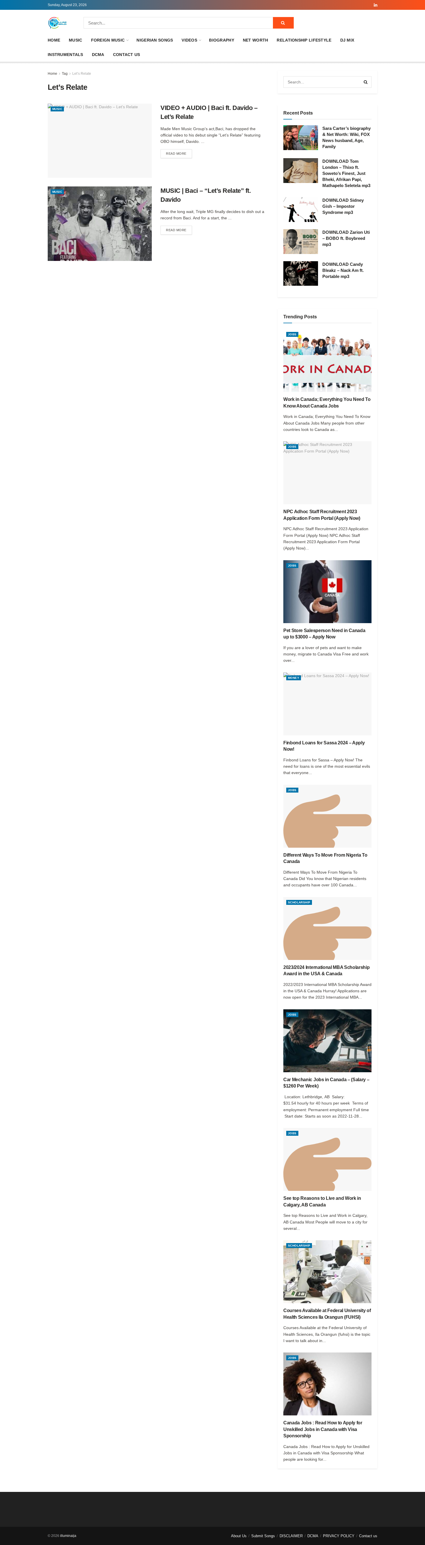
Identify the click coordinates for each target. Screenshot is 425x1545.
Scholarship (299, 902)
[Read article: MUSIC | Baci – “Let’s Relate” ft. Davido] (100, 223)
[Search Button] (283, 23)
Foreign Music (108, 40)
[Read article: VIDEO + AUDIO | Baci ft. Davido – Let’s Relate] (100, 141)
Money (293, 677)
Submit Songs (263, 1536)
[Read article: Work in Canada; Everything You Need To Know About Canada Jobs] (327, 360)
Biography (221, 40)
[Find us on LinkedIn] (375, 5)
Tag (65, 74)
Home (54, 40)
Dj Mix (347, 40)
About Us (239, 1536)
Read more (179, 153)
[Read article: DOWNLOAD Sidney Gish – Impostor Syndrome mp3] (300, 209)
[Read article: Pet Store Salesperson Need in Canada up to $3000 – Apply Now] (327, 591)
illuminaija (68, 1536)
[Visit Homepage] (57, 23)
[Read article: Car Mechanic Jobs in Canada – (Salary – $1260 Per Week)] (327, 1040)
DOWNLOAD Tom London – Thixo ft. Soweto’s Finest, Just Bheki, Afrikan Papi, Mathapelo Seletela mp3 (346, 173)
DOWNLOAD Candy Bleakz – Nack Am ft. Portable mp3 (343, 270)
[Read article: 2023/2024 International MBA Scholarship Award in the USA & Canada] (327, 928)
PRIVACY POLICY (338, 1536)
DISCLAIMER (291, 1536)
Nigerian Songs (154, 40)
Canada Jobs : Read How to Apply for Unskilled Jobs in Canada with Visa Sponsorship (322, 1429)
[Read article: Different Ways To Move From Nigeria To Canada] (327, 816)
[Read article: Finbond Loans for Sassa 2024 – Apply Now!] (327, 703)
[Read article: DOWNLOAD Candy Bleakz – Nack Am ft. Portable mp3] (300, 273)
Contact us (126, 54)
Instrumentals (65, 54)
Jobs (292, 334)
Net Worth (255, 40)
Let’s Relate (81, 74)
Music (75, 40)
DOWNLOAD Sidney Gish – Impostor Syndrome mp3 (343, 206)
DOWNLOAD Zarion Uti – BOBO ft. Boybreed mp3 (346, 238)
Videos (189, 40)
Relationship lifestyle (304, 40)
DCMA (98, 54)
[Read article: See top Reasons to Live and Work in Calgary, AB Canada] (327, 1159)
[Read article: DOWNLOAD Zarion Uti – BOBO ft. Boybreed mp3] (300, 241)
